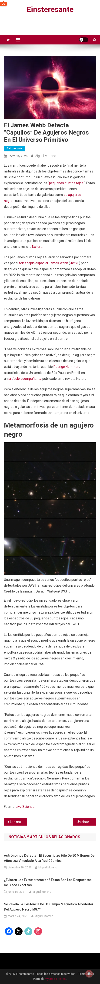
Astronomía (14, 148)
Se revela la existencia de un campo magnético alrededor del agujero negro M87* (48, 906)
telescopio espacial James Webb (43, 263)
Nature (37, 247)
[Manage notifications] (89, 973)
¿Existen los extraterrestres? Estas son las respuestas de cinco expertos (48, 882)
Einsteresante (50, 9)
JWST (74, 263)
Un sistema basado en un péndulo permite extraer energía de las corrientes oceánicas (86, 822)
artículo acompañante (25, 378)
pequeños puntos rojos (66, 183)
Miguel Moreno (45, 156)
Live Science (25, 806)
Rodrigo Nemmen (66, 367)
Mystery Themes (55, 978)
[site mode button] (83, 39)
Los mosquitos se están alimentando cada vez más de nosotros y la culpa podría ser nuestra (18, 822)
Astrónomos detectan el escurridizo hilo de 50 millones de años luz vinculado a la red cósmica (49, 858)
